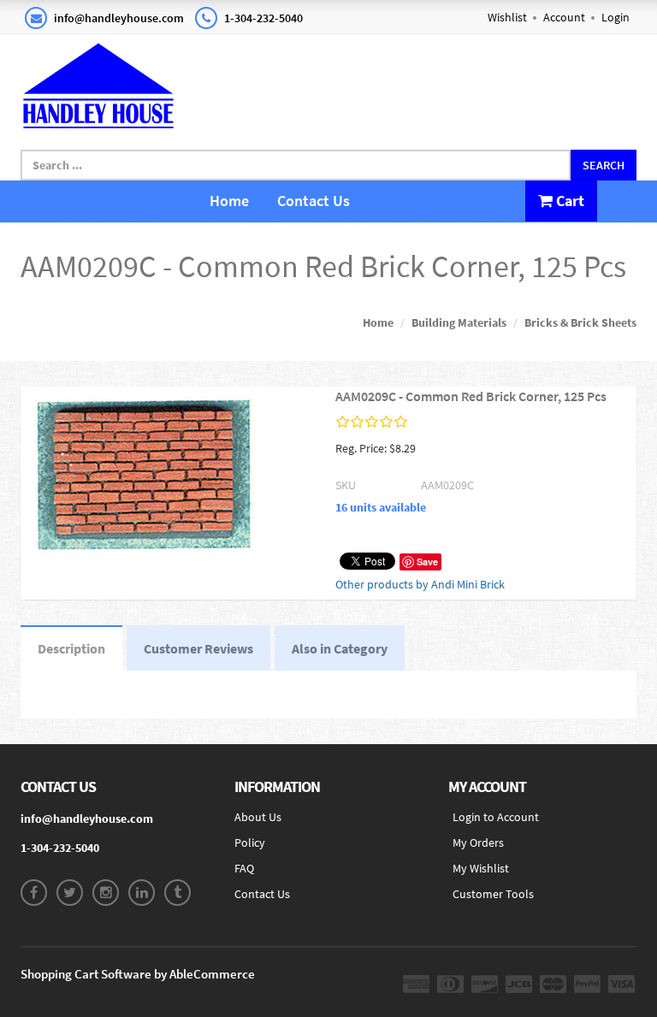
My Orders (478, 842)
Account (564, 17)
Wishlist (507, 17)
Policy (249, 842)
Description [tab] (71, 648)
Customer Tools (493, 894)
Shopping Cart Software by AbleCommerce (138, 974)
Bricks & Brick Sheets (580, 322)
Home (229, 200)
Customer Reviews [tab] (198, 648)
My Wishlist (481, 868)
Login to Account (496, 817)
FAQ (244, 868)
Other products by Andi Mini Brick (420, 584)
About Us (257, 817)
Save (427, 561)
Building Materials (458, 322)
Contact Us (313, 200)
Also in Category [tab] (340, 648)
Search (603, 165)
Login (615, 17)
